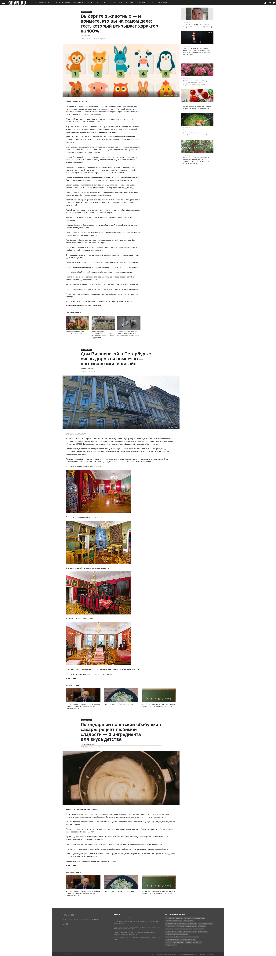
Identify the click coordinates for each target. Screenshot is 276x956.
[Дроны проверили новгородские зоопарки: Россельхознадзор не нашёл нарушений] (103, 329)
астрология (197, 942)
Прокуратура (170, 926)
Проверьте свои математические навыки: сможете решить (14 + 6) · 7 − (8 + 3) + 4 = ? (158, 705)
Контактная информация (166, 954)
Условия (210, 954)
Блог (105, 3)
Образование (202, 931)
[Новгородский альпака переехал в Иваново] (77, 329)
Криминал (201, 926)
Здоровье (169, 929)
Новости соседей (62, 3)
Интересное (82, 306)
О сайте (152, 954)
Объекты (151, 3)
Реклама (202, 954)
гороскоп (188, 929)
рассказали (82, 674)
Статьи (113, 3)
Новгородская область (42, 3)
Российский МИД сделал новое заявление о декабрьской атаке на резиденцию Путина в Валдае (83, 706)
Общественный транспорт (175, 942)
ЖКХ (202, 929)
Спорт (180, 931)
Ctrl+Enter (94, 919)
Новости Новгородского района (177, 934)
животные (72, 306)
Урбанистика (192, 923)
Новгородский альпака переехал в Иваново (75, 333)
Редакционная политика (187, 954)
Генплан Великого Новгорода (195, 918)
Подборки (162, 3)
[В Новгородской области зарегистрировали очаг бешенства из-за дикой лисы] (128, 329)
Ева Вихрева (85, 36)
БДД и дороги (207, 923)
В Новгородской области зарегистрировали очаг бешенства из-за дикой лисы (128, 334)
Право (194, 931)
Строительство (171, 931)
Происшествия (188, 921)
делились (78, 301)
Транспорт (180, 926)
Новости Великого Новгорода (176, 923)
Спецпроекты (93, 3)
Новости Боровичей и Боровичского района (181, 939)
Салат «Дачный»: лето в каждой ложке (119, 704)
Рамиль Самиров (87, 368)
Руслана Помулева (87, 744)
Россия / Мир (78, 3)
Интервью (140, 3)
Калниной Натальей (105, 817)
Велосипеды (179, 929)
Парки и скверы (191, 926)
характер (97, 306)
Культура (187, 931)
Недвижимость (171, 945)
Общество (179, 918)
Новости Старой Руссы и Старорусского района (182, 937)
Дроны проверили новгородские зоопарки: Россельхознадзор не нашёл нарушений (103, 335)
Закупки (188, 942)
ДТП (200, 923)
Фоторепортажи (126, 3)
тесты (90, 306)
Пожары (196, 929)
